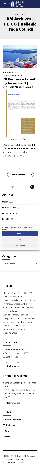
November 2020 (9, 213)
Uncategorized (10, 73)
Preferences (20, 246)
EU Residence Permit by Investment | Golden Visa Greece (19, 83)
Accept (20, 233)
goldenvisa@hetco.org (14, 155)
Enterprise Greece (12, 419)
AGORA (6, 436)
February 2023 (9, 207)
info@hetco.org (12, 366)
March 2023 (7, 201)
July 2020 (6, 219)
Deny (20, 239)
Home (16, 14)
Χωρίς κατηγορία (14, 75)
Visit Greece (9, 425)
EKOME (7, 430)
